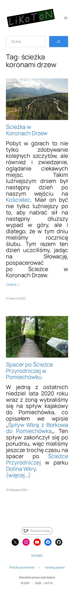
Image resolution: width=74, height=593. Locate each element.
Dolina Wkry (21, 468)
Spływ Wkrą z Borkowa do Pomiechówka (37, 428)
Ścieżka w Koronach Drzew (27, 130)
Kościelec (18, 199)
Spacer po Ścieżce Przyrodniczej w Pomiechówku (29, 370)
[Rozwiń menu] (65, 18)
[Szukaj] (58, 41)
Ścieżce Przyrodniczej (37, 459)
